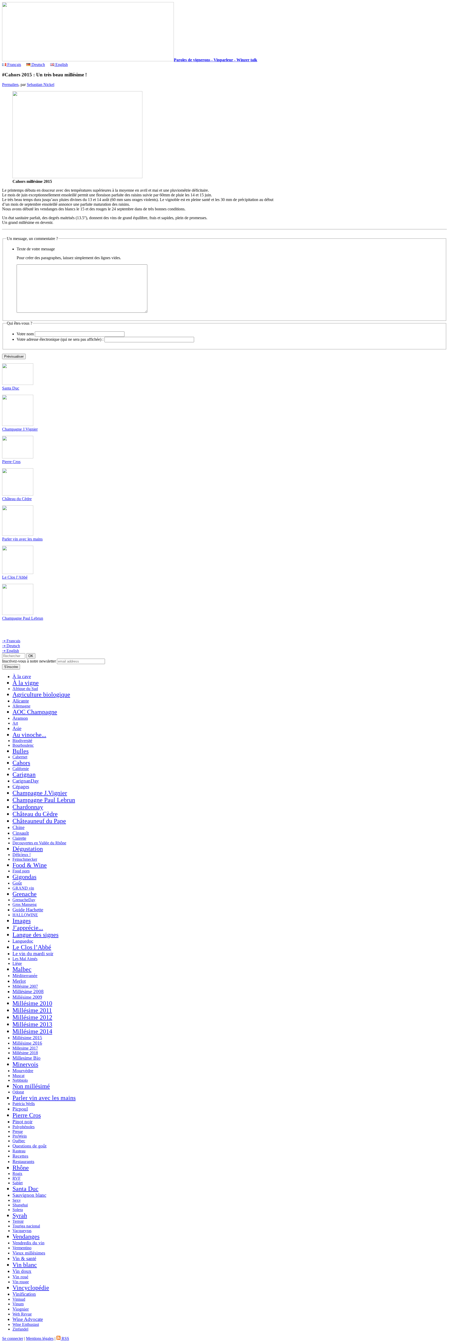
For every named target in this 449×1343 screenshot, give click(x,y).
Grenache (24, 894)
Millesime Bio (26, 1058)
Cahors (21, 762)
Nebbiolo (20, 1080)
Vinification (24, 1294)
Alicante (20, 701)
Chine (18, 827)
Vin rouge (20, 1282)
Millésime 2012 (32, 1017)
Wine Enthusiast (25, 1324)
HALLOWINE (25, 915)
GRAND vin (23, 888)
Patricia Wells (23, 1103)
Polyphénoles (23, 1127)
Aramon (20, 718)
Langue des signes (35, 934)
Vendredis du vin (28, 1242)
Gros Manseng (24, 904)
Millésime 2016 (27, 1043)
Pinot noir (22, 1121)
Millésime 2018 (25, 1053)
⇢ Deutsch (11, 646)
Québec (18, 1141)
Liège (17, 963)
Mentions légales (40, 1338)
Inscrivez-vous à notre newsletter (29, 661)
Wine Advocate (27, 1319)
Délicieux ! (21, 854)
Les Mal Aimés (24, 959)
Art (15, 723)
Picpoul (20, 1109)
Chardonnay (27, 807)
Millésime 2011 (32, 1010)
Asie (16, 728)
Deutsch (37, 64)
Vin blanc (24, 1264)
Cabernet (19, 757)
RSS (65, 1338)
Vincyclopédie (30, 1287)
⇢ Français (11, 641)
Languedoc (22, 941)
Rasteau (18, 1151)
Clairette (19, 838)
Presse (17, 1131)
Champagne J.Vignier (20, 429)
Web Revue (22, 1314)
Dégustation (27, 848)
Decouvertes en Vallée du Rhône (39, 843)
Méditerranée (24, 975)
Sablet (17, 1183)
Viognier (20, 1309)
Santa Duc (10, 388)
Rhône (20, 1167)
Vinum (18, 1304)
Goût (17, 883)
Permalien (10, 84)
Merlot (19, 981)
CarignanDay (25, 781)
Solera (17, 1209)
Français (13, 64)
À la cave (21, 676)
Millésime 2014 (32, 1031)
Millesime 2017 (25, 1048)
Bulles (20, 751)
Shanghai (20, 1205)
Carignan (24, 774)
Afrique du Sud (25, 688)
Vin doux (21, 1271)
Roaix (17, 1173)
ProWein (19, 1136)
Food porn (21, 871)
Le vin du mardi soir (32, 953)
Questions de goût (29, 1145)
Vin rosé (20, 1276)
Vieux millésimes (28, 1252)
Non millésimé (31, 1086)
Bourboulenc (23, 745)
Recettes (20, 1156)
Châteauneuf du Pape (39, 821)
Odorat (18, 1092)
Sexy (16, 1200)
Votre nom (25, 334)
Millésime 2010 (32, 1003)
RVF (16, 1178)
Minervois (25, 1064)
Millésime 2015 (27, 1037)
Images (21, 920)
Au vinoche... (29, 734)
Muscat (18, 1075)
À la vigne (25, 682)
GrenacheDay (23, 900)
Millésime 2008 (28, 991)
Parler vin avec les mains (22, 539)
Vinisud (18, 1299)
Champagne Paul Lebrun (22, 618)
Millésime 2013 (32, 1024)
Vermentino (21, 1248)
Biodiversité (22, 740)
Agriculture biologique (41, 694)
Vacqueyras (21, 1230)
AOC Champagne (34, 712)
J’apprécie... (27, 927)
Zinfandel (20, 1329)
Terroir (18, 1221)
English (61, 64)
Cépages (20, 786)
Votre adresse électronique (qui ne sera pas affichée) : (60, 339)
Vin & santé (24, 1258)
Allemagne (21, 706)
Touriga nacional (26, 1226)
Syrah (19, 1215)
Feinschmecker (24, 859)
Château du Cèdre (17, 499)
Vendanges (25, 1236)
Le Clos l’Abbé (15, 577)
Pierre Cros (11, 461)
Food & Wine (29, 865)
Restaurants (23, 1161)
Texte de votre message (36, 249)
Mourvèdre (22, 1070)
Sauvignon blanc (29, 1195)
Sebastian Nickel (40, 84)
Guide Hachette (27, 909)
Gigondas (24, 876)
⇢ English (10, 651)
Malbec (21, 969)
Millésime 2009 (27, 997)
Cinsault (20, 833)
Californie (20, 768)
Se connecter (12, 1338)
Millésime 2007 (25, 986)
